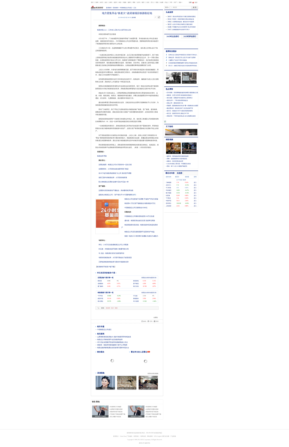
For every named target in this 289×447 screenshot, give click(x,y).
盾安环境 (100, 298)
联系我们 (136, 436)
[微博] (134, 195)
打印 (151, 321)
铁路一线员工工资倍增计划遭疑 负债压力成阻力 (141, 236)
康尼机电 (136, 281)
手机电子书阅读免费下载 (117, 414)
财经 (110, 2)
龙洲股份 (100, 283)
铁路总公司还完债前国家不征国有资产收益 (140, 232)
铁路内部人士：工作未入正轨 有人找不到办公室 (114, 30)
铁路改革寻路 (102, 156)
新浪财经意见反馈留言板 (134, 433)
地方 (112, 308)
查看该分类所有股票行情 (148, 277)
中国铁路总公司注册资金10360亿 (136, 208)
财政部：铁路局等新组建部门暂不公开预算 (112, 345)
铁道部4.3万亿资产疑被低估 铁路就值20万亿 (140, 203)
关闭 (157, 321)
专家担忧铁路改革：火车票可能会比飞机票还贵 (115, 257)
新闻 (97, 2)
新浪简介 (116, 436)
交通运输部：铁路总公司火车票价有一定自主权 (115, 164)
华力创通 (136, 301)
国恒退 (100, 281)
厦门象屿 (100, 286)
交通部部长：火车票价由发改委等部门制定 (114, 169)
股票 (115, 2)
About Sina (123, 436)
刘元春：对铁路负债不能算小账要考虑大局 (114, 249)
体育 (101, 2)
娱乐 (106, 2)
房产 (175, 2)
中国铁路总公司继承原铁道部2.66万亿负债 (139, 216)
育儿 (152, 2)
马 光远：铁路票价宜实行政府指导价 (111, 253)
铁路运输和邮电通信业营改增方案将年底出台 (113, 348)
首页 (92, 2)
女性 (147, 2)
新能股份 (136, 298)
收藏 (161, 2)
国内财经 (115, 7)
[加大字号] (159, 17)
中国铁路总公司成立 (126, 7)
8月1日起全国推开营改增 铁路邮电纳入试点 (112, 342)
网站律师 (150, 436)
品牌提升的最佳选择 (116, 409)
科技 (120, 2)
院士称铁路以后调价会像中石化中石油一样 (114, 182)
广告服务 (129, 436)
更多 (180, 2)
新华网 (134, 17)
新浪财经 (109, 7)
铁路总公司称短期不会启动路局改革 (110, 339)
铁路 (116, 308)
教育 (143, 2)
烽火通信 (100, 301)
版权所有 (147, 443)
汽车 (171, 2)
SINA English (158, 436)
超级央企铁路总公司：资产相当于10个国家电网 (115, 195)
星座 (157, 2)
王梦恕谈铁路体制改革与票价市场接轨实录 (114, 262)
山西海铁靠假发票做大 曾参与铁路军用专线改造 (114, 337)
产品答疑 (173, 436)
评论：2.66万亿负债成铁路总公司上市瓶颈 (113, 245)
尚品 (166, 2)
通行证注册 (165, 436)
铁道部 (108, 308)
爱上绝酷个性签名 (115, 416)
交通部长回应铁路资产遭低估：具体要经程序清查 (116, 190)
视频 (124, 2)
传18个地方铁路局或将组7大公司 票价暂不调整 (115, 173)
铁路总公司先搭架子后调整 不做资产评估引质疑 (141, 199)
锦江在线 (136, 286)
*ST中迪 (100, 296)
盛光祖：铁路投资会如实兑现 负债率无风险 (140, 220)
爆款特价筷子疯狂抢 (116, 411)
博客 (134, 2)
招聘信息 (143, 436)
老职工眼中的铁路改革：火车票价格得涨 (113, 177)
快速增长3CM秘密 (115, 406)
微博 (129, 2)
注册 (190, 2)
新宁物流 (136, 283)
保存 (144, 321)
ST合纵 (135, 296)
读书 (138, 2)
